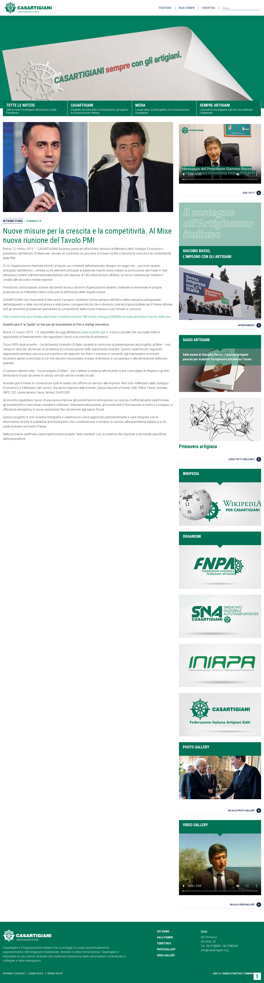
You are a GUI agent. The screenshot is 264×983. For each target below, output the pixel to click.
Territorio (164, 7)
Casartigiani (99, 108)
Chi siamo (163, 931)
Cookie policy (36, 973)
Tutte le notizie (31, 108)
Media (162, 108)
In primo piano (13, 221)
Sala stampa (186, 7)
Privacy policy (55, 973)
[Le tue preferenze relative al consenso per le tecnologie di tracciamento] (257, 976)
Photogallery (166, 949)
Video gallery (166, 955)
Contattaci (208, 7)
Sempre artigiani (226, 108)
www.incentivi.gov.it (95, 332)
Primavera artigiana (198, 446)
